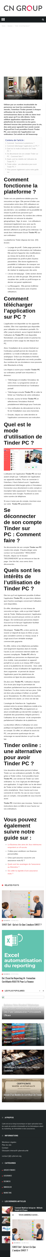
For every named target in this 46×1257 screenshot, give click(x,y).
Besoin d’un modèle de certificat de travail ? (23, 1096)
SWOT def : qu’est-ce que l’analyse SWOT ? (24, 1248)
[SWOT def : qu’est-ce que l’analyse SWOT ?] (28, 1229)
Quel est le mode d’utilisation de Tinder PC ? (21, 150)
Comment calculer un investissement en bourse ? (21, 1039)
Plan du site (6, 1145)
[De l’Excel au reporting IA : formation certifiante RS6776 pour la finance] (23, 951)
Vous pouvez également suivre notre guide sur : (22, 171)
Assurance (8, 1175)
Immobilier (8, 1187)
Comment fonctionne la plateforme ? (20, 143)
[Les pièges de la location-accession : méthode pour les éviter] (7, 1220)
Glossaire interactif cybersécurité (15, 1151)
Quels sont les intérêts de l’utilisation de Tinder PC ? (22, 160)
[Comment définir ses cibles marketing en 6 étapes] (7, 1228)
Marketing (8, 1192)
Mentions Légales (9, 1142)
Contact (5, 1148)
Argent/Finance (9, 1170)
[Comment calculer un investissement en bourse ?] (23, 1034)
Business (17, 1243)
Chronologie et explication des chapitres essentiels (22, 1068)
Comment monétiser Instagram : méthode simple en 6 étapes (28, 1208)
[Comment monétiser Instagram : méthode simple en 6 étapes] (7, 1210)
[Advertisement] (23, 52)
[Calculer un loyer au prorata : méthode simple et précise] (7, 1239)
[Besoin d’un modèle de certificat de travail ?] (23, 1090)
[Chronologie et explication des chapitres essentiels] (23, 1062)
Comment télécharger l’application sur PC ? (23, 146)
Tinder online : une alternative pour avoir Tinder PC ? (22, 165)
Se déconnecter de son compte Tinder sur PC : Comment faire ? (22, 155)
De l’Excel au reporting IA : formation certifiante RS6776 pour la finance (18, 979)
